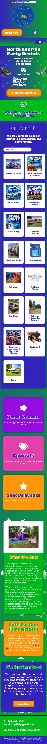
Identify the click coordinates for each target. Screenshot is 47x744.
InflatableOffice (23, 741)
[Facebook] (35, 32)
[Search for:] (17, 149)
